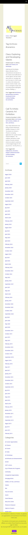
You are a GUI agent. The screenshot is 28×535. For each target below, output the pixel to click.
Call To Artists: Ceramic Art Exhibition (12, 111)
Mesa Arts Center (9, 501)
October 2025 (8, 197)
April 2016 (7, 400)
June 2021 (7, 287)
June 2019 (7, 337)
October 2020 (8, 310)
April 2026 (7, 181)
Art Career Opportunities (11, 442)
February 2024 (8, 244)
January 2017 (8, 373)
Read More (14, 533)
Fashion (7, 485)
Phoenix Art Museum (10, 505)
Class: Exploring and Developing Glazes (13, 57)
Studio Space (8, 511)
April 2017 (7, 370)
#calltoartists (9, 150)
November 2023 (9, 247)
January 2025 (8, 224)
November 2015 (9, 413)
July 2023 (7, 257)
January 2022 (8, 280)
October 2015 (8, 417)
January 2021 (8, 300)
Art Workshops (8, 455)
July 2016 (7, 390)
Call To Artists (9, 121)
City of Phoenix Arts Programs (12, 468)
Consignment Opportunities (12, 475)
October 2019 (8, 334)
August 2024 (8, 227)
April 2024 (7, 241)
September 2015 (9, 420)
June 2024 (7, 234)
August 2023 (8, 254)
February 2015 (8, 433)
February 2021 (8, 297)
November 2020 (9, 307)
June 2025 (7, 211)
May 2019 (7, 340)
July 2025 (7, 207)
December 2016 (9, 377)
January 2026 (8, 187)
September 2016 (9, 387)
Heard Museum (9, 498)
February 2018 (8, 363)
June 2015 (7, 430)
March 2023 (8, 264)
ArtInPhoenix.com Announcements (13, 458)
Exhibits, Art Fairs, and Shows (12, 481)
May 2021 (7, 290)
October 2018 (8, 353)
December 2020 (9, 304)
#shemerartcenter (15, 152)
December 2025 (9, 191)
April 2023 (7, 260)
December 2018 (9, 347)
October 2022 (8, 274)
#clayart (8, 152)
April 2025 (7, 214)
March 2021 (8, 294)
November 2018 (9, 350)
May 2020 (7, 324)
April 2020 (7, 327)
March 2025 (8, 217)
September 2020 (9, 314)
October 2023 (8, 251)
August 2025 (8, 204)
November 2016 (9, 380)
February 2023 (8, 267)
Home (7, 36)
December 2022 (9, 270)
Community (8, 471)
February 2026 (8, 184)
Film (6, 488)
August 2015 (8, 423)
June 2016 (7, 393)
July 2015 (7, 426)
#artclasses (18, 92)
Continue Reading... (10, 98)
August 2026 (8, 174)
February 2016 (8, 407)
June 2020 (7, 320)
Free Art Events (9, 491)
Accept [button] (14, 531)
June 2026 (7, 177)
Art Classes (13, 64)
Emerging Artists (9, 478)
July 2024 (7, 231)
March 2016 (8, 403)
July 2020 (7, 317)
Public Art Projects (9, 508)
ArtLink (6, 461)
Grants (6, 495)
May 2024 (7, 237)
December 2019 (9, 330)
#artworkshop (9, 94)
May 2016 (7, 397)
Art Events (18, 119)
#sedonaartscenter (10, 96)
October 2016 (8, 383)
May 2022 (7, 277)
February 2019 (8, 344)
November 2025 (9, 194)
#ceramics (15, 94)
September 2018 (9, 357)
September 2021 (9, 284)
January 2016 (8, 410)
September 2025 (9, 201)
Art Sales (7, 452)
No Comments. (9, 99)
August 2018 (8, 360)
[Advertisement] (14, 15)
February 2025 (8, 221)
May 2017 (7, 367)
